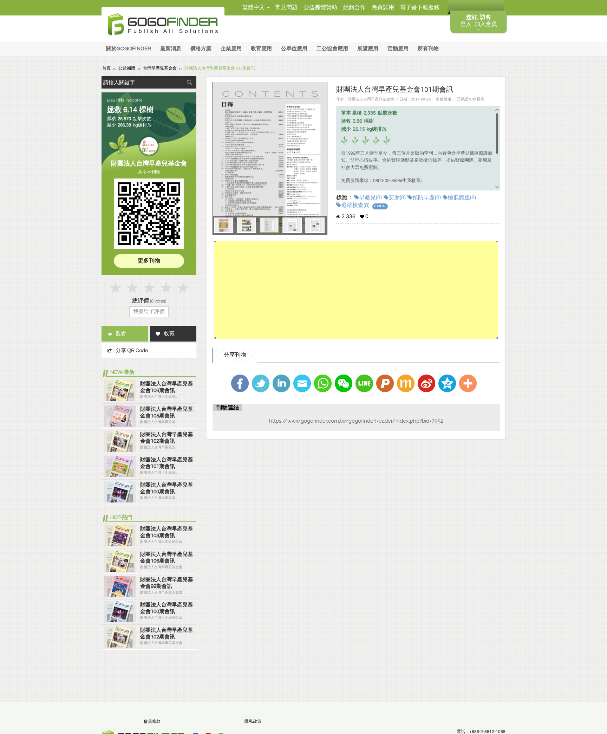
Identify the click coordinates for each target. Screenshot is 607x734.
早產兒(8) (370, 197)
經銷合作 (354, 7)
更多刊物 (149, 261)
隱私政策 (252, 721)
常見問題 (286, 7)
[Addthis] (468, 383)
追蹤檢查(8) (355, 205)
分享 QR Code (132, 350)
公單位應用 (294, 48)
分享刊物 (235, 355)
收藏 (169, 333)
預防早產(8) (426, 197)
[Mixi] (406, 383)
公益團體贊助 (320, 7)
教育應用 (261, 48)
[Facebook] (240, 383)
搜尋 (189, 82)
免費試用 (383, 7)
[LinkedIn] (281, 383)
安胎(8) (397, 197)
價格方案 (200, 48)
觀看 (121, 333)
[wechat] (343, 383)
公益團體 (126, 68)
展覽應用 (367, 48)
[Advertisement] (356, 290)
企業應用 (231, 48)
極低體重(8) (462, 197)
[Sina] (426, 383)
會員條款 (152, 721)
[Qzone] (447, 383)
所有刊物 (428, 48)
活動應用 (398, 48)
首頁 (106, 68)
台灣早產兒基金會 (160, 68)
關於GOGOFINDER (128, 48)
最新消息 (170, 48)
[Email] (302, 383)
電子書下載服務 (419, 7)
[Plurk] (385, 383)
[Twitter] (260, 383)
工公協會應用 (332, 48)
